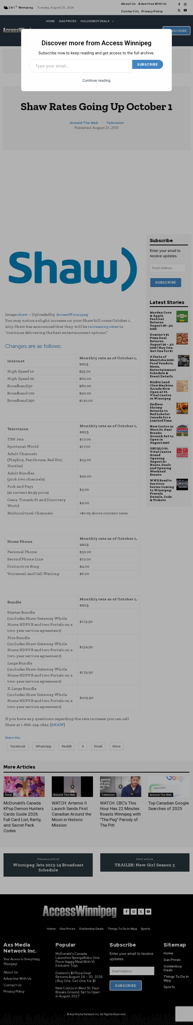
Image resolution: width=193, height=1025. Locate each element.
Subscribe (147, 64)
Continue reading (96, 80)
